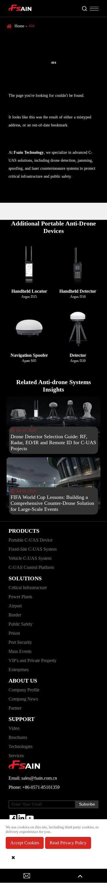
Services (16, 755)
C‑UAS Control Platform (31, 567)
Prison (14, 633)
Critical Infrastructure (28, 587)
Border (15, 614)
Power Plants (20, 596)
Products (24, 531)
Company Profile (24, 689)
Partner (15, 708)
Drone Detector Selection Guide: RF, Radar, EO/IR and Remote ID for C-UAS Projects (53, 442)
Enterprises (19, 669)
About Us (23, 680)
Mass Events (20, 651)
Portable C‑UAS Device (31, 540)
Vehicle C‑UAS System (30, 558)
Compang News (23, 698)
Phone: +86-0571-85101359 (34, 787)
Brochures (18, 737)
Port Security (20, 642)
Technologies (21, 746)
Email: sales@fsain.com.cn (33, 778)
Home (19, 26)
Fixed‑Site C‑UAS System (32, 549)
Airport (15, 605)
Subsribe (87, 804)
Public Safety (21, 624)
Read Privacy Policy (68, 842)
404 (32, 26)
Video (14, 728)
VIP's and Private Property (32, 660)
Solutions (25, 578)
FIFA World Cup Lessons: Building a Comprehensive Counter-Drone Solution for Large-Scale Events (52, 503)
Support (22, 719)
